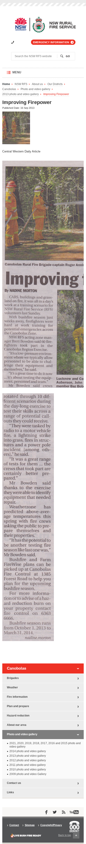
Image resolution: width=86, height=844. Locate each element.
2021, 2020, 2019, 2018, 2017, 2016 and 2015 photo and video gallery (45, 745)
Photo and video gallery (35, 89)
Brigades (13, 678)
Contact (14, 825)
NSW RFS (21, 84)
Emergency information (51, 42)
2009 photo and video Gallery (27, 774)
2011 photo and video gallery (27, 765)
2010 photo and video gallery (27, 769)
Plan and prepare (18, 706)
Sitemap (30, 825)
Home (6, 84)
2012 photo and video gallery (27, 760)
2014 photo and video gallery (27, 751)
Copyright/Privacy (51, 825)
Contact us (14, 783)
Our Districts (55, 84)
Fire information (17, 696)
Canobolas (9, 89)
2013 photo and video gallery (20, 94)
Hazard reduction (18, 715)
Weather (12, 687)
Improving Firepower (56, 94)
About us (37, 84)
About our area (16, 725)
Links (10, 792)
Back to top (67, 836)
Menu (21, 74)
